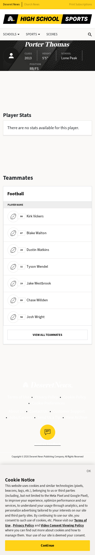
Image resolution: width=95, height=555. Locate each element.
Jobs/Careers (20, 417)
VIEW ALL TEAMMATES (47, 335)
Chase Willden (34, 300)
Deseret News (11, 4)
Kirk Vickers (32, 216)
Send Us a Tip (49, 417)
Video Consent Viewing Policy (62, 525)
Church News (32, 4)
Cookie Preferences (48, 403)
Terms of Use (18, 397)
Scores (52, 34)
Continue (47, 545)
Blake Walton (33, 233)
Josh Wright (32, 316)
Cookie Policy (74, 397)
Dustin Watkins (34, 249)
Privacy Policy (46, 397)
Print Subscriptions (80, 4)
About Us (16, 411)
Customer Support (69, 411)
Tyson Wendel (34, 266)
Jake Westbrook (35, 283)
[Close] (88, 471)
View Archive (76, 417)
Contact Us (38, 411)
